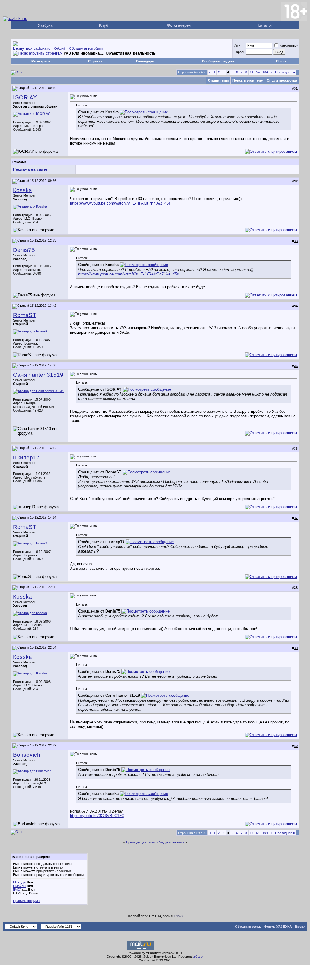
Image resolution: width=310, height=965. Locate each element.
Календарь (145, 61)
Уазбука (45, 25)
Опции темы (218, 80)
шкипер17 (26, 457)
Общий (59, 48)
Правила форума (26, 901)
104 (265, 72)
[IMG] (17, 889)
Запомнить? (288, 46)
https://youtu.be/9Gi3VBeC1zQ (97, 815)
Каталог (265, 25)
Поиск (281, 61)
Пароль (239, 52)
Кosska (22, 190)
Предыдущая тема (140, 842)
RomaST (24, 315)
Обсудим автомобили (86, 48)
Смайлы (19, 886)
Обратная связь (248, 926)
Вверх (300, 926)
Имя (237, 45)
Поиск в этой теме (247, 80)
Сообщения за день (218, 61)
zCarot (198, 956)
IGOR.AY (25, 97)
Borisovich (26, 755)
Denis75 (24, 250)
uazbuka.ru (42, 48)
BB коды (19, 882)
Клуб (103, 25)
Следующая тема (170, 842)
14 (251, 72)
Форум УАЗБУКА (278, 926)
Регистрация (41, 61)
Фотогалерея (179, 25)
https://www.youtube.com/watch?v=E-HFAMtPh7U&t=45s (120, 203)
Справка (95, 61)
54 (258, 72)
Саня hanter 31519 (38, 375)
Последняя (285, 72)
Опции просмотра (282, 80)
